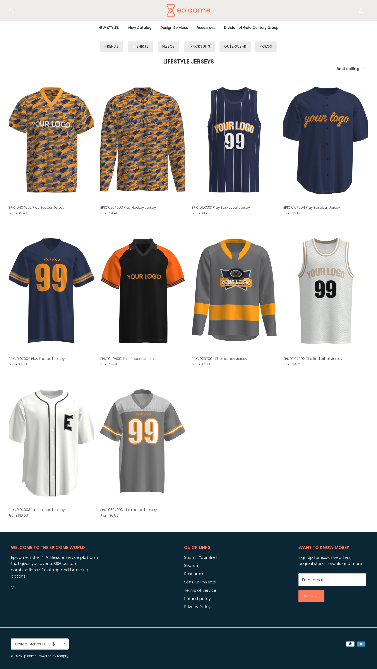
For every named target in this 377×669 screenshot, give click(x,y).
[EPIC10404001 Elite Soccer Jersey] (142, 290)
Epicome (29, 656)
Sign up (311, 595)
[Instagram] (12, 587)
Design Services (174, 27)
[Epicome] (188, 10)
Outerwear (235, 46)
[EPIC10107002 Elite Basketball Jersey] (325, 290)
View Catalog (140, 27)
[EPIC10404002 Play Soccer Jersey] (51, 139)
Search (191, 565)
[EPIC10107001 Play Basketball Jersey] (234, 139)
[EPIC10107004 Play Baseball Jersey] (325, 139)
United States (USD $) (36, 644)
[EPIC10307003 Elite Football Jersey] (142, 441)
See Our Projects (200, 582)
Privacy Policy (197, 606)
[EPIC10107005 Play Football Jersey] (51, 290)
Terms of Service (200, 590)
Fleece (168, 46)
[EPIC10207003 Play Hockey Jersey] (142, 139)
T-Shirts (140, 46)
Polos (266, 46)
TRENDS (112, 46)
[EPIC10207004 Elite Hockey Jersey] (234, 290)
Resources (206, 27)
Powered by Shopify (53, 656)
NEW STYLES (108, 27)
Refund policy (197, 598)
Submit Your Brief (200, 557)
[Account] (360, 10)
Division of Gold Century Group (251, 27)
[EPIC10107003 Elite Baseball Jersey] (51, 441)
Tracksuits (199, 46)
